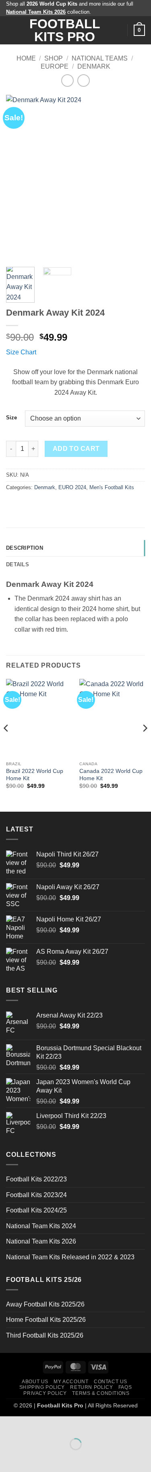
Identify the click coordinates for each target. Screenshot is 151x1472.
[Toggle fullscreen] (31, 1424)
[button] (11, 30)
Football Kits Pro (64, 30)
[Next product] (67, 80)
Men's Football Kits (111, 487)
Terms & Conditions (100, 1393)
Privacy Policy (45, 1393)
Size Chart (21, 352)
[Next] (132, 177)
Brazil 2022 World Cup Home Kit (34, 774)
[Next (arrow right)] (31, 1458)
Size (11, 418)
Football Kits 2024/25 (36, 1210)
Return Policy (91, 1387)
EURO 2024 (72, 487)
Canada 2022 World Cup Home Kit (111, 774)
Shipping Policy (42, 1387)
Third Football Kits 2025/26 (44, 1335)
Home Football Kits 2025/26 (46, 1319)
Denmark (93, 66)
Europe (54, 66)
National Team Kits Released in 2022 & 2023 (70, 1257)
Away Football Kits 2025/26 (45, 1304)
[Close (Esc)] (79, 1424)
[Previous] (19, 177)
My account (71, 1381)
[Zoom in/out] (8, 1424)
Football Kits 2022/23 (36, 1179)
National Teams (100, 58)
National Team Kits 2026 (41, 1241)
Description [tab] (24, 548)
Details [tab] (17, 564)
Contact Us (110, 1381)
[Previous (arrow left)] (8, 1458)
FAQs (125, 1387)
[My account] (118, 30)
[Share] (55, 1424)
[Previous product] (83, 80)
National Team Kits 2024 (41, 1226)
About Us (35, 1381)
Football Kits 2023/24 (36, 1194)
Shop (53, 58)
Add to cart (76, 448)
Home (26, 58)
